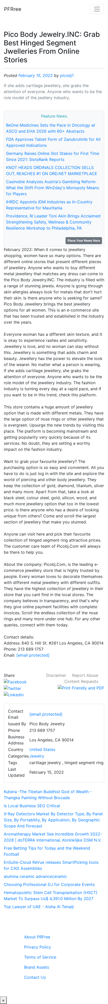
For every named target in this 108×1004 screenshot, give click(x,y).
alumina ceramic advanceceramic (35, 876)
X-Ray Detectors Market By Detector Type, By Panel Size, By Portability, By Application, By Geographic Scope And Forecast (53, 819)
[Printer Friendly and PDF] (81, 687)
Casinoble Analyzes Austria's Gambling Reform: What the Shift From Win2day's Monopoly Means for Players (52, 187)
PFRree (12, 9)
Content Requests (81, 681)
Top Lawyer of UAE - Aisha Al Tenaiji (39, 906)
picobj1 (67, 75)
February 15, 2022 (35, 75)
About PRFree (37, 936)
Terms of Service (40, 957)
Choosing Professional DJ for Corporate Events (49, 884)
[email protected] (32, 655)
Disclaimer (56, 675)
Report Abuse (85, 675)
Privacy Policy (37, 947)
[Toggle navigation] (97, 9)
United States (42, 749)
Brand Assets (36, 967)
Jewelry (36, 756)
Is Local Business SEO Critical (32, 805)
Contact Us (35, 977)
